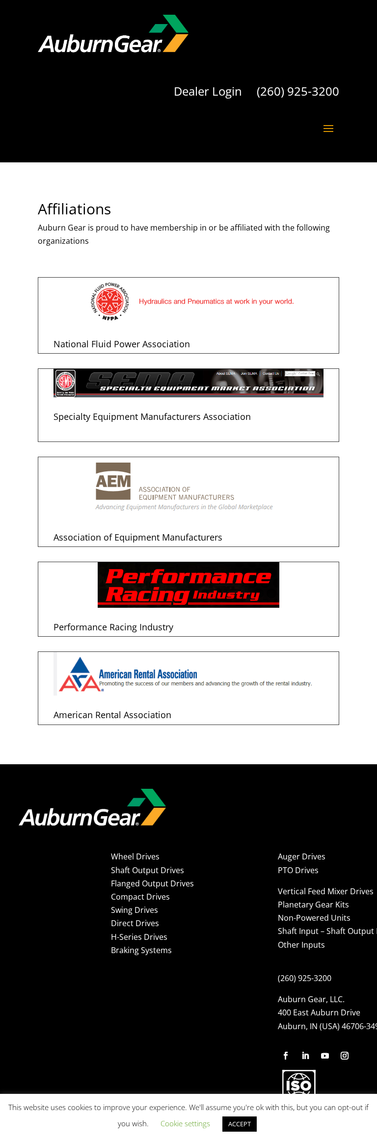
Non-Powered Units (314, 917)
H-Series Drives (139, 937)
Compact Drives (140, 896)
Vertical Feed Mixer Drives (326, 891)
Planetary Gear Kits (313, 904)
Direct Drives (135, 923)
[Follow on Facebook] (286, 1055)
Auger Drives (301, 856)
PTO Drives (298, 870)
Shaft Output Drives (147, 870)
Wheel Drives (135, 856)
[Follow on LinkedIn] (305, 1055)
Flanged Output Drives (152, 883)
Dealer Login (208, 91)
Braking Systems (141, 950)
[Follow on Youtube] (325, 1055)
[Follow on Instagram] (344, 1055)
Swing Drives (134, 910)
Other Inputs (301, 944)
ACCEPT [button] (239, 1123)
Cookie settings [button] (185, 1123)
